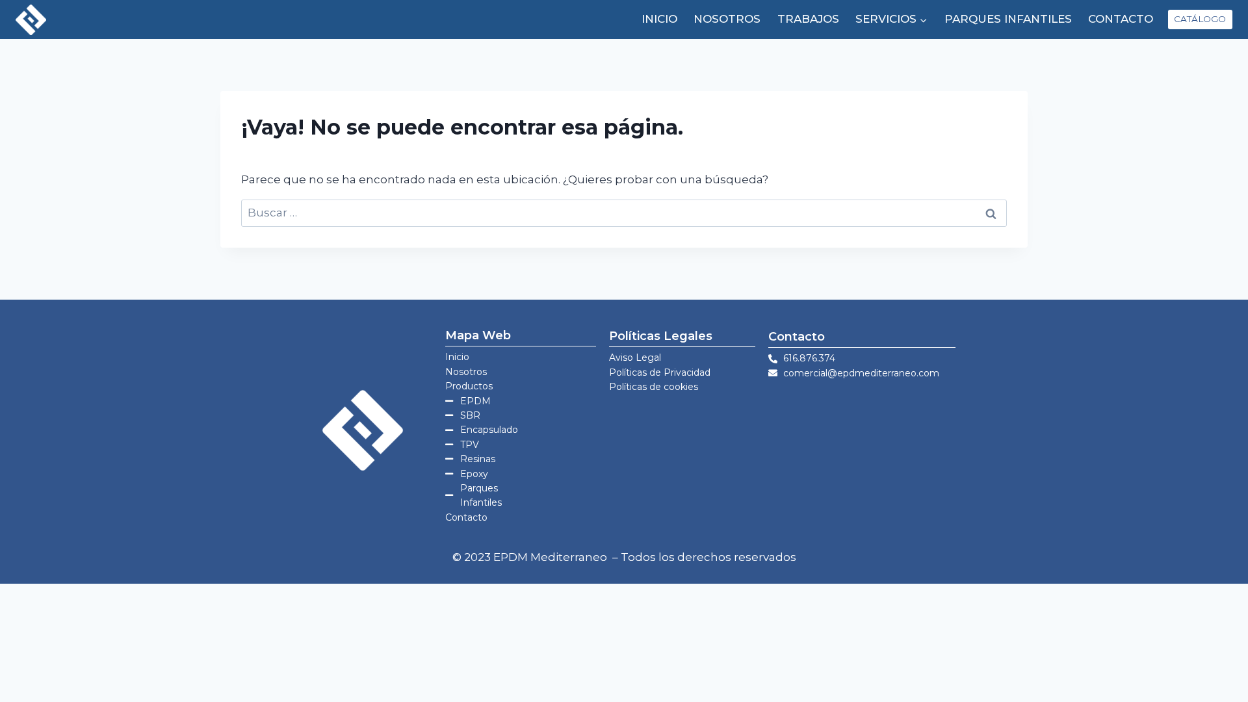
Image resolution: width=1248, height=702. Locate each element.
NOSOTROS (727, 18)
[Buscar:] (624, 212)
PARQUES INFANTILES (1008, 18)
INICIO (659, 18)
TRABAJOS (808, 18)
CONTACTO (1120, 18)
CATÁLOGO (1200, 19)
